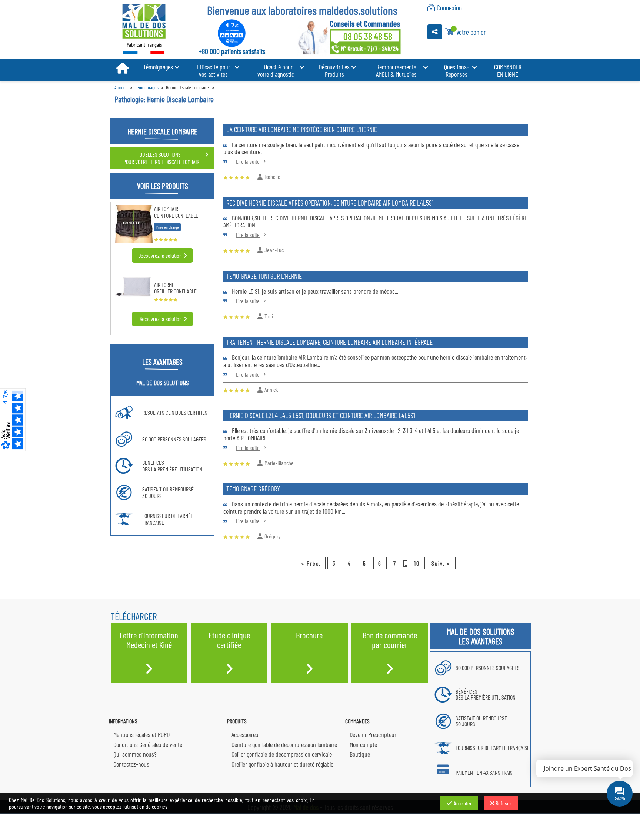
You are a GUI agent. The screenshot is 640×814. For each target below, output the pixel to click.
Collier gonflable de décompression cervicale (281, 754)
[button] (161, 66)
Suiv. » (440, 563)
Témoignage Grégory (253, 488)
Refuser (503, 803)
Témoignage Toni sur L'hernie (264, 276)
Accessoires (244, 734)
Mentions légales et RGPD (141, 734)
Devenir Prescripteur (373, 734)
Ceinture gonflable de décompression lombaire (284, 744)
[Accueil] (122, 68)
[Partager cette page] (434, 31)
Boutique (360, 754)
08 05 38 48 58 (367, 36)
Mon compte (363, 744)
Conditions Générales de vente (147, 744)
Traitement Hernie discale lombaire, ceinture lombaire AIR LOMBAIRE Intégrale (329, 342)
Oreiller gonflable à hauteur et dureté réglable (282, 764)
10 (417, 563)
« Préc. (311, 563)
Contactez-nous (131, 764)
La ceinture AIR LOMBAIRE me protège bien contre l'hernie (301, 129)
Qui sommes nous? (135, 754)
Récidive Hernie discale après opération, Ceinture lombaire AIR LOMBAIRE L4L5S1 (330, 203)
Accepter (463, 803)
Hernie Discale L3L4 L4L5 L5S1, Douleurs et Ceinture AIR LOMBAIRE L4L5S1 (320, 415)
